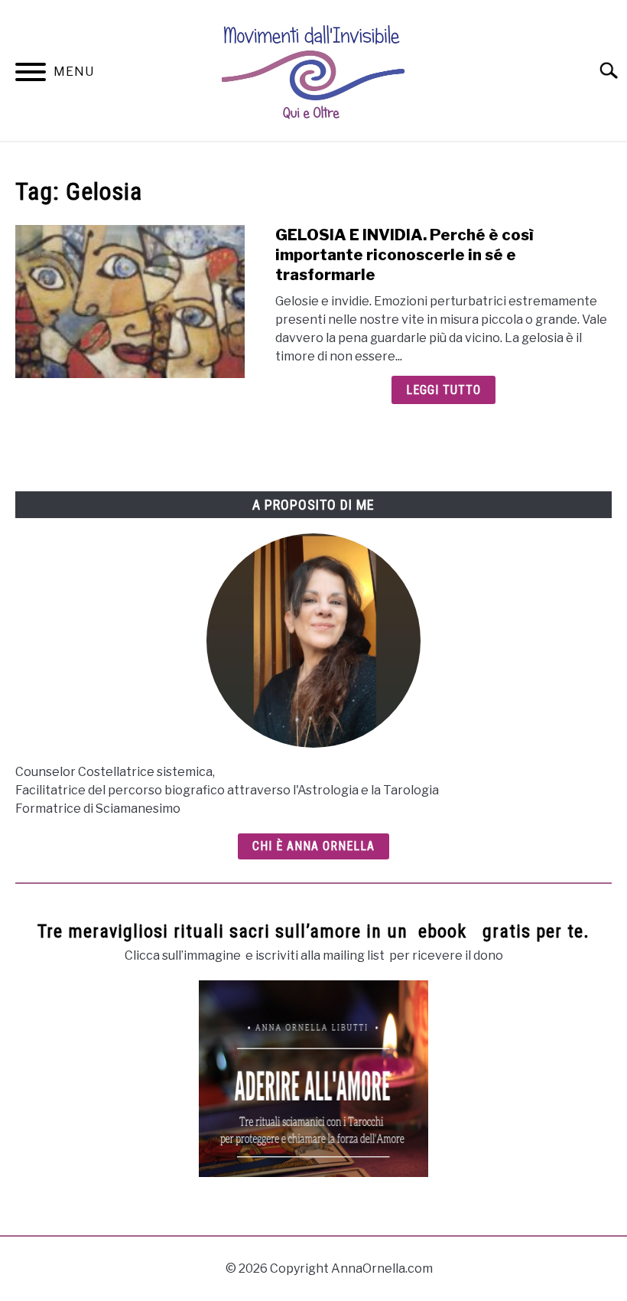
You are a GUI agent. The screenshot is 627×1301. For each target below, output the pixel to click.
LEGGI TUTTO (443, 390)
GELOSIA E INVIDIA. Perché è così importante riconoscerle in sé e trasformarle (404, 255)
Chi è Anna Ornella (313, 846)
